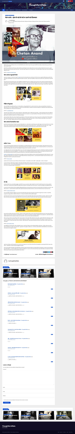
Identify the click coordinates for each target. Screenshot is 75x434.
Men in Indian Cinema (27, 273)
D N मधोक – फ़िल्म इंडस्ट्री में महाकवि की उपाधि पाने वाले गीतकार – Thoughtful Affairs (19, 356)
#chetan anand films (46, 21)
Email (4, 391)
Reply (52, 316)
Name (4, 387)
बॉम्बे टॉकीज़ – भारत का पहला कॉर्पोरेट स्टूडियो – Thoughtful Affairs (17, 293)
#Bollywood (15, 21)
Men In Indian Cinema (10, 223)
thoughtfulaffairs (12, 20)
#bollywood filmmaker (21, 21)
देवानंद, (19, 77)
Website (4, 395)
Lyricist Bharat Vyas (10, 110)
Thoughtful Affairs (37, 5)
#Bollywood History (35, 21)
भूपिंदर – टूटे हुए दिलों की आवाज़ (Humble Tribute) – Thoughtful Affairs (18, 338)
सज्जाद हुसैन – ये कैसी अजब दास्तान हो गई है (10, 274)
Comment (4, 369)
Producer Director (11, 15)
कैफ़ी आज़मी (10, 154)
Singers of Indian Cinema (11, 190)
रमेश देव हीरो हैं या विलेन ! (25, 274)
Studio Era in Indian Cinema (11, 72)
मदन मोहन (5, 154)
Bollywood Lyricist (63, 415)
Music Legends (9, 158)
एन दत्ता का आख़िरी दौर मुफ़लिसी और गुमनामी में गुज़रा (45, 274)
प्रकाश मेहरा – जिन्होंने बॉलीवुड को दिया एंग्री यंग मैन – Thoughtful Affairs (18, 347)
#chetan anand (41, 21)
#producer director (11, 22)
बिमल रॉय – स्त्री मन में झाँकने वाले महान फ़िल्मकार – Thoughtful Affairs (17, 320)
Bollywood (6, 15)
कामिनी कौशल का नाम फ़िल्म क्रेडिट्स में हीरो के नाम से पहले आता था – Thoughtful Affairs (20, 311)
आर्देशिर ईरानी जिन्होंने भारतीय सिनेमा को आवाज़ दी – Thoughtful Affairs (17, 302)
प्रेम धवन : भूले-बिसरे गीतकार (62, 416)
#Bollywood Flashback (28, 21)
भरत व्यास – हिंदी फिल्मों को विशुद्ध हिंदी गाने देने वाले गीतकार (43, 254)
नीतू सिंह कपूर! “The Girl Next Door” (11, 254)
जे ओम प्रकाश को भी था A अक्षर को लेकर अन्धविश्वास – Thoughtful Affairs (18, 329)
